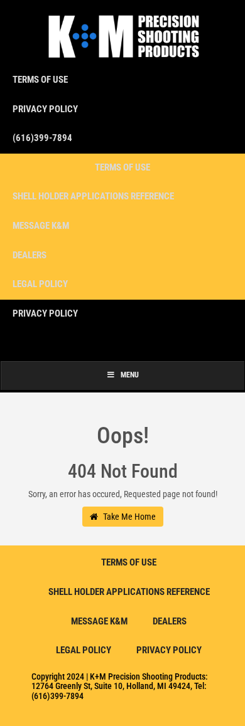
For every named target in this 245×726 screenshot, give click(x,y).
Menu (130, 375)
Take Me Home (128, 517)
